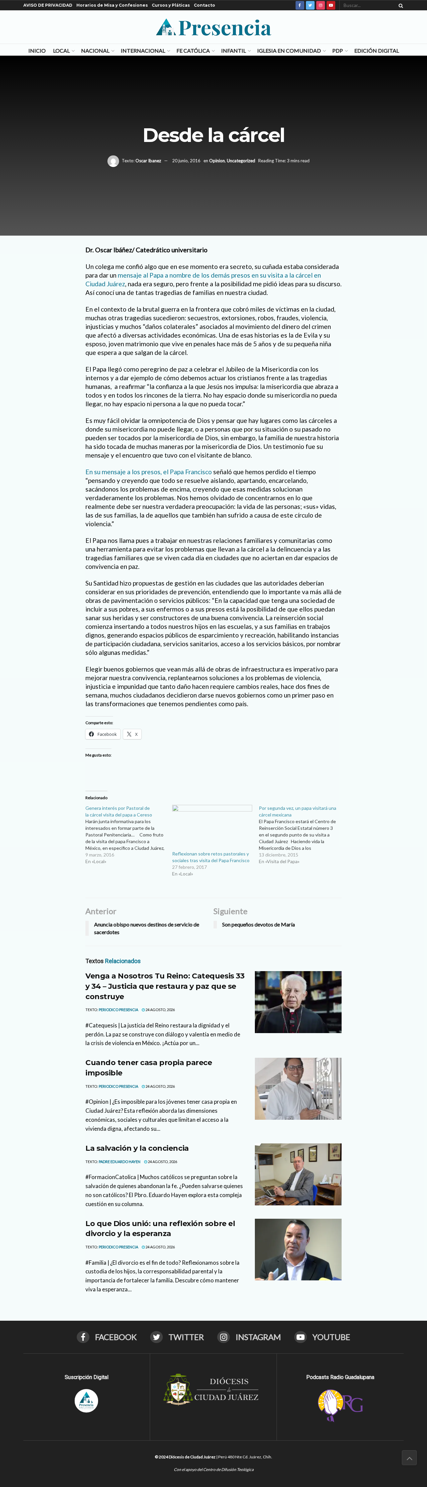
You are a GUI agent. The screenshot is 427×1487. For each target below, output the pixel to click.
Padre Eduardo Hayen (119, 1161)
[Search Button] (399, 5)
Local (61, 50)
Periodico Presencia (118, 1009)
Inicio (37, 50)
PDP (337, 50)
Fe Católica (193, 50)
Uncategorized (241, 160)
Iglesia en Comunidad (289, 50)
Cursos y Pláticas (171, 5)
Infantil (233, 50)
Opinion (217, 160)
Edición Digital (376, 50)
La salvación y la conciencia (137, 1148)
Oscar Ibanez (148, 160)
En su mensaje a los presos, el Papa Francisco (148, 472)
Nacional (95, 50)
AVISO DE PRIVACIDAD (47, 5)
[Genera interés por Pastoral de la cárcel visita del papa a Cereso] (128, 835)
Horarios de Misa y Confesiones (112, 5)
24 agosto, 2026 (160, 1009)
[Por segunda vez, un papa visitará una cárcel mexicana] (302, 835)
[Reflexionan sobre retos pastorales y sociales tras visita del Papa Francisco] (212, 827)
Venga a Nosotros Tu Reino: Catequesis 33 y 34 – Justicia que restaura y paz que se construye (164, 986)
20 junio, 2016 (186, 160)
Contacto (204, 5)
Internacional (143, 50)
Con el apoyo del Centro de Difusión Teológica (214, 1469)
